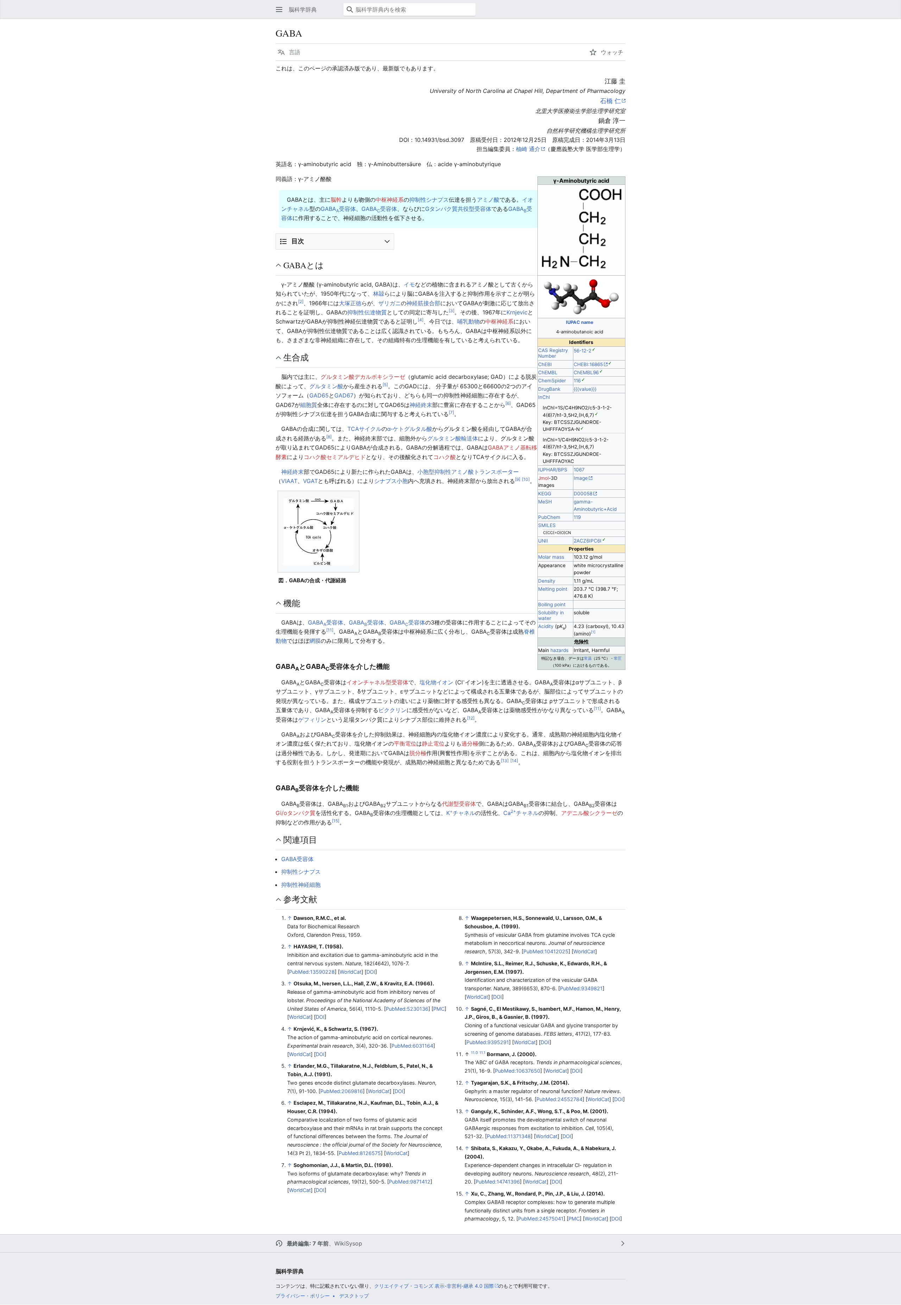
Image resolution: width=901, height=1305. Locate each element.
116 (577, 380)
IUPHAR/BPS (552, 469)
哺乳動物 (468, 321)
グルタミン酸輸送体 (452, 438)
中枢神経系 (390, 199)
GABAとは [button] (303, 265)
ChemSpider (552, 380)
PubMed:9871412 (409, 1182)
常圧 (618, 658)
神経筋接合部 (423, 303)
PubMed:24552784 (559, 1099)
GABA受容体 (338, 208)
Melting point (552, 589)
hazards (559, 650)
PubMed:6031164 (412, 1046)
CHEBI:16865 (588, 364)
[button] (279, 9)
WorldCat (350, 972)
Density (546, 581)
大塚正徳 (350, 303)
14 (514, 760)
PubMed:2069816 (341, 1091)
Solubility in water (551, 615)
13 (505, 760)
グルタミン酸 (326, 386)
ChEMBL (547, 372)
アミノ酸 (488, 199)
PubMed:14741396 (497, 1182)
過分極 (469, 743)
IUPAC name (579, 322)
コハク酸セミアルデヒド (335, 456)
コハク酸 (444, 456)
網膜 (315, 640)
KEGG (544, 493)
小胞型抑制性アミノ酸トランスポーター (468, 471)
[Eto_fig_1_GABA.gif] (581, 229)
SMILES (547, 525)
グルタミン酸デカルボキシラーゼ (363, 376)
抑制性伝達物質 (367, 312)
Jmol (543, 478)
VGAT (310, 480)
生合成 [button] (296, 357)
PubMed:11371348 (509, 1136)
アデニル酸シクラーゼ (589, 812)
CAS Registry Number (553, 353)
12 (470, 717)
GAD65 (319, 395)
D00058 (583, 493)
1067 (579, 469)
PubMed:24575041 (540, 1219)
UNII (543, 541)
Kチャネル (460, 812)
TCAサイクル (364, 428)
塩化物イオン (436, 682)
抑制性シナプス (429, 199)
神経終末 (421, 404)
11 (329, 630)
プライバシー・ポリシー (303, 1296)
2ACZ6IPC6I (587, 541)
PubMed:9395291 (487, 1042)
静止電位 (433, 743)
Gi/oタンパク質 (295, 812)
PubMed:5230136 (407, 1009)
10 (526, 479)
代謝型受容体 (459, 803)
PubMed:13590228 (312, 972)
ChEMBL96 (586, 372)
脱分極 (417, 753)
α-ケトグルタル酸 (409, 428)
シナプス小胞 (391, 480)
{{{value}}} (585, 389)
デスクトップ (354, 1296)
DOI (370, 972)
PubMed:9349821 (581, 988)
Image (581, 478)
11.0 (474, 1052)
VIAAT (289, 480)
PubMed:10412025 (545, 951)
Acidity (546, 626)
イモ (409, 284)
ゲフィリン (312, 719)
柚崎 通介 (528, 148)
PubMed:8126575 (360, 1153)
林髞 (378, 293)
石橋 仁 (610, 101)
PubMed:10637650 (517, 1071)
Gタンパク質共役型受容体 (458, 208)
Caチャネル (520, 812)
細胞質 (308, 404)
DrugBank (549, 389)
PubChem (549, 517)
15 (335, 820)
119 (577, 517)
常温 (588, 658)
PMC (439, 1009)
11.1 (482, 1052)
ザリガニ (389, 303)
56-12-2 (582, 350)
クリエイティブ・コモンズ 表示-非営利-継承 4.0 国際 (434, 1286)
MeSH (545, 501)
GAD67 (343, 395)
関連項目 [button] (300, 839)
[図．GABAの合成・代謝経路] (318, 531)
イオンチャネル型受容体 (377, 682)
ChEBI (545, 364)
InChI (544, 397)
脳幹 (336, 199)
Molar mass (551, 557)
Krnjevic (517, 312)
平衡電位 (405, 743)
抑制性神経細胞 (301, 884)
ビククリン (392, 710)
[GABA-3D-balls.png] (581, 296)
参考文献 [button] (300, 899)
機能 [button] (291, 603)
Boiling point (552, 604)
